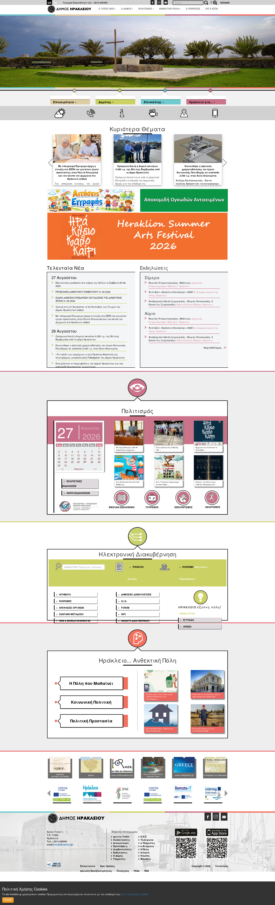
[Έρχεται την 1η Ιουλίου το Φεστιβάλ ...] (208, 433)
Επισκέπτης (153, 101)
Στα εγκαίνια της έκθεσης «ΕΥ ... (167, 448)
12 (78, 455)
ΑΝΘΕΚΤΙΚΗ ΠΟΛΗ (169, 8)
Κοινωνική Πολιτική (91, 702)
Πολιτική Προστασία (91, 721)
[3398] (184, 200)
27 (85, 462)
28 (92, 462)
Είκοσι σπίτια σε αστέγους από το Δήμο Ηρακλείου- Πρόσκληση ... (206, 695)
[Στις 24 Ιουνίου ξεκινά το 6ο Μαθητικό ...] (128, 467)
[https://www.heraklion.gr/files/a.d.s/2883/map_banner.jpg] (91, 768)
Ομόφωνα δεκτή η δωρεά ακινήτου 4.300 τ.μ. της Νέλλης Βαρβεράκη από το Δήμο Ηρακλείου (137, 169)
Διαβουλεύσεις (122, 849)
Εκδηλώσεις (120, 852)
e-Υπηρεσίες (148, 843)
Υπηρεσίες (119, 858)
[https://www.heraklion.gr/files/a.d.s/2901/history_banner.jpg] (60, 768)
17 (65, 458)
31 (65, 465)
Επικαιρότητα (64, 101)
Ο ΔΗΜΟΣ (126, 8)
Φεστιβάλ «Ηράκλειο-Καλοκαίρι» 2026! (171, 292)
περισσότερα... (213, 347)
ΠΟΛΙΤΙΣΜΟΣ (145, 8)
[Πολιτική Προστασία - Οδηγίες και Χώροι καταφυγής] (161, 715)
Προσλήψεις (120, 846)
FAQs (137, 870)
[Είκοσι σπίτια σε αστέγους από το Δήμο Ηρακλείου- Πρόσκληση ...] (207, 681)
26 (78, 462)
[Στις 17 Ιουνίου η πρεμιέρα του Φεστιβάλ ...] (168, 467)
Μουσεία (146, 858)
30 (59, 465)
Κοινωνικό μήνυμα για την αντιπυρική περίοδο (203, 730)
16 (59, 458)
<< (62, 468)
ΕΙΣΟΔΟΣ (225, 2)
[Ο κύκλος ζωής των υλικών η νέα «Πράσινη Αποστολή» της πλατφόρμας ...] (161, 681)
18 (72, 458)
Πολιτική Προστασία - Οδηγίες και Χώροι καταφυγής (159, 730)
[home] (71, 9)
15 (99, 455)
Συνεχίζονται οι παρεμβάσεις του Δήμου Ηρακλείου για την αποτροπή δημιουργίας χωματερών (89, 365)
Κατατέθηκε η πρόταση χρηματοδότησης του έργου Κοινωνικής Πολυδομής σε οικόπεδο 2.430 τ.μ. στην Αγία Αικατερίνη (198, 170)
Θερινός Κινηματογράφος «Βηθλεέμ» (170, 282)
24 (65, 462)
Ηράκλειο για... (201, 101)
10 (65, 455)
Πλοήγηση (123, 870)
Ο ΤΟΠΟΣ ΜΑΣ (106, 8)
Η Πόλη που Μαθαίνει (91, 683)
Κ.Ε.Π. (144, 836)
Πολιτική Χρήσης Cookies (135, 894)
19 (78, 458)
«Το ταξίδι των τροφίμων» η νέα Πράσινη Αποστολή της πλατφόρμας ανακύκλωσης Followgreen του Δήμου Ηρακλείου (90, 356)
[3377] (91, 200)
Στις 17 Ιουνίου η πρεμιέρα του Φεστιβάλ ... (167, 483)
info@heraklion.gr (63, 844)
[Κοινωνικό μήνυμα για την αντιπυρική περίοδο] (207, 715)
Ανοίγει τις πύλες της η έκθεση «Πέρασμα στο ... (206, 483)
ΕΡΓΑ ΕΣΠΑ (211, 8)
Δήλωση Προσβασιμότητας (96, 870)
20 (85, 458)
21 (92, 458)
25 (72, 462)
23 (59, 462)
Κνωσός (145, 855)
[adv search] (214, 2)
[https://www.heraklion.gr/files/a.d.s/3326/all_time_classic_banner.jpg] (184, 768)
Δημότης (105, 101)
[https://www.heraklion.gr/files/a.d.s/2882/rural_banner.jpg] (215, 768)
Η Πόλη (145, 849)
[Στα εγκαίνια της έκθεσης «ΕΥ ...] (168, 433)
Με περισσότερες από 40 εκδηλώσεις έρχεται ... (127, 448)
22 (99, 458)
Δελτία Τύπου (121, 836)
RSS (146, 870)
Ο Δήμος (118, 855)
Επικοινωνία (87, 865)
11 (72, 455)
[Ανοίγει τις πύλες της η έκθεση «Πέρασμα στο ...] (208, 467)
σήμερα (78, 468)
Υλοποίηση (221, 865)
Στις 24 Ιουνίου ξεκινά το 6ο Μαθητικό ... (127, 483)
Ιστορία (145, 852)
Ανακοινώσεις (121, 839)
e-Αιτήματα (147, 846)
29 (99, 462)
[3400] (137, 236)
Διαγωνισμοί (121, 843)
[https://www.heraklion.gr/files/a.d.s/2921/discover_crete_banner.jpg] (153, 768)
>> (95, 468)
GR (49, 2)
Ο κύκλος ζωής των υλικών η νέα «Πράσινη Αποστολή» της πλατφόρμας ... (159, 696)
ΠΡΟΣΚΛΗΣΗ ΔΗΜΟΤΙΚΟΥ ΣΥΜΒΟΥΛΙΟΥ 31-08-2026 (83, 291)
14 (92, 455)
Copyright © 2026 (201, 865)
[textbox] (83, 567)
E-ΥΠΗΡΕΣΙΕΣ (193, 8)
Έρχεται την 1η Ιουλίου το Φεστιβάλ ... (206, 448)
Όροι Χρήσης (107, 865)
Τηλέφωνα (147, 839)
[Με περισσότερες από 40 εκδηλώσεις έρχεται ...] (128, 433)
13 (85, 455)
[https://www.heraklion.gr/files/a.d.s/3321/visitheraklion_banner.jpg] (122, 768)
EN (55, 2)
